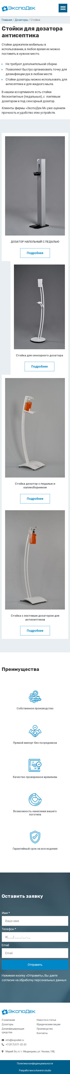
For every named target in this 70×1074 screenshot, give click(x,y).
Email (5, 945)
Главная (7, 20)
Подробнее (35, 253)
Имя (5, 913)
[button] (63, 8)
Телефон (8, 929)
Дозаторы (21, 20)
